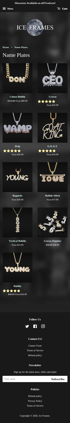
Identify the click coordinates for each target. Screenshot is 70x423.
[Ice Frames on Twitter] (27, 327)
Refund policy (35, 355)
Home (6, 47)
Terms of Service (35, 350)
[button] (47, 101)
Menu (10, 8)
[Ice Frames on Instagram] (43, 327)
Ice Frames (44, 415)
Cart (64, 8)
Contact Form (35, 345)
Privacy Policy (35, 401)
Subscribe (58, 379)
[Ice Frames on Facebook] (35, 327)
